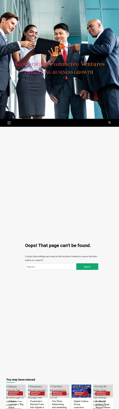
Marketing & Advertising (57, 393)
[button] (9, 122)
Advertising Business (13, 393)
